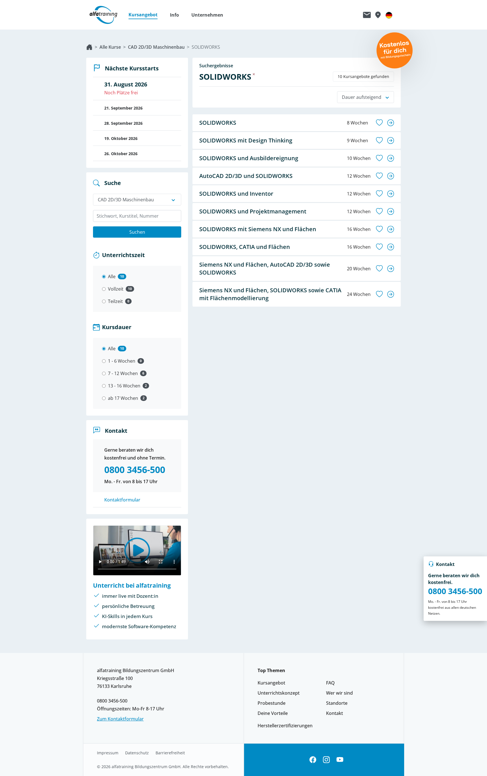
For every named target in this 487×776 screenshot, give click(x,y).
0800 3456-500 (455, 591)
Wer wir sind (339, 693)
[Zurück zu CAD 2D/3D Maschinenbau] (254, 74)
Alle (112, 276)
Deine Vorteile (273, 713)
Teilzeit (115, 301)
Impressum (107, 752)
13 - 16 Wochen (124, 386)
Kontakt (334, 713)
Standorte (336, 703)
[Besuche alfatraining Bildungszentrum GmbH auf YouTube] (340, 759)
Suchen (137, 232)
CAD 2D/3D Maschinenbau (156, 47)
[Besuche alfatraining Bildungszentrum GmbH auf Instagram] (326, 759)
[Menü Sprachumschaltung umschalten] (389, 15)
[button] (146, 15)
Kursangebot (271, 683)
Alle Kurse (110, 47)
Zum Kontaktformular (120, 719)
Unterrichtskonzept (279, 693)
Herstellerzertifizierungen (285, 726)
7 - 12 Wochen (123, 373)
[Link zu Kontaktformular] (367, 15)
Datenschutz (137, 752)
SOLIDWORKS (206, 47)
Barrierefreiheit (170, 752)
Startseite (89, 47)
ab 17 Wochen (123, 398)
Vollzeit (115, 289)
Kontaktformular (122, 500)
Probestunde (271, 703)
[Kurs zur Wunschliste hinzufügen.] (379, 122)
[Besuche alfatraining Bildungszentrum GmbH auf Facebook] (312, 759)
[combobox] (137, 216)
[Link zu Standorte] (377, 15)
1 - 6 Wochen (121, 361)
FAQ (330, 683)
